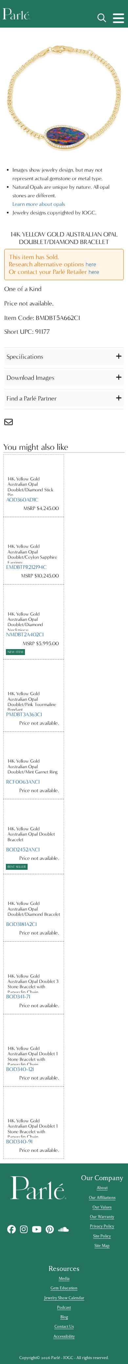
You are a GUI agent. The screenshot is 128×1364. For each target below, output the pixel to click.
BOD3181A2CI (21, 924)
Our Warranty (102, 1216)
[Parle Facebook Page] (11, 1229)
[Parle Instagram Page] (24, 1229)
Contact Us (64, 1326)
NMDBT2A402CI (25, 634)
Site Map (102, 1245)
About (102, 1187)
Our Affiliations (102, 1197)
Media (64, 1278)
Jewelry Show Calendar (64, 1298)
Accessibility (64, 1336)
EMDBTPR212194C (26, 567)
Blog (64, 1317)
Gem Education (64, 1288)
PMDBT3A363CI (24, 714)
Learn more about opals (38, 204)
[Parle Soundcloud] (63, 1229)
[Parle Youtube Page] (37, 1229)
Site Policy (102, 1236)
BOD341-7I (18, 996)
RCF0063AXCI (23, 782)
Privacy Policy (102, 1226)
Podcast (64, 1307)
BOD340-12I (20, 1069)
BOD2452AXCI (23, 849)
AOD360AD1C (22, 500)
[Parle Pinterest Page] (50, 1229)
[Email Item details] (11, 423)
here (91, 264)
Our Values (102, 1207)
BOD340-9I (19, 1141)
